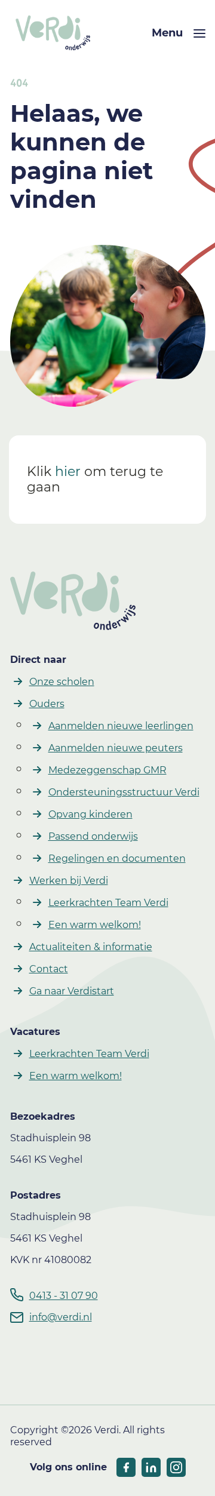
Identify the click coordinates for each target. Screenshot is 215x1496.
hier (68, 471)
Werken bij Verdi (68, 880)
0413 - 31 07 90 (63, 1295)
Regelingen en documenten (117, 858)
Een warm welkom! (94, 924)
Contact (48, 969)
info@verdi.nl (60, 1317)
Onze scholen (61, 681)
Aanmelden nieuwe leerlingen (121, 726)
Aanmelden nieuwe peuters (115, 748)
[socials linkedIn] (151, 1467)
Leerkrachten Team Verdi (108, 902)
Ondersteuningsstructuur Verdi (123, 792)
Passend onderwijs (93, 836)
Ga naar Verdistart (71, 991)
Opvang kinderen (90, 814)
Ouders (46, 703)
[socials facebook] (126, 1467)
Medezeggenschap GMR (107, 770)
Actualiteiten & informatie (90, 947)
